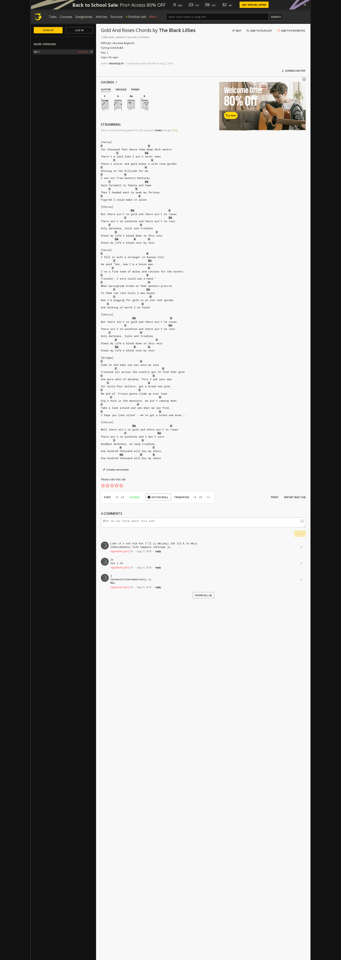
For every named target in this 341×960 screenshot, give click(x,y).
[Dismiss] (305, 5)
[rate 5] (121, 485)
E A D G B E (116, 48)
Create (158, 130)
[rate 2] (107, 485)
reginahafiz (116, 551)
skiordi (113, 63)
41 (122, 63)
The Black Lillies (177, 30)
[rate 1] (103, 485)
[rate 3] (112, 485)
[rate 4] (116, 485)
